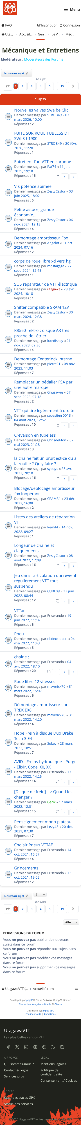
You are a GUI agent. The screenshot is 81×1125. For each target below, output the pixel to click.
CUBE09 (53, 591)
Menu (75, 9)
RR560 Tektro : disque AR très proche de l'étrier (41, 333)
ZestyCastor (56, 191)
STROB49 (54, 115)
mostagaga (55, 266)
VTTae (19, 610)
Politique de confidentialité (51, 1072)
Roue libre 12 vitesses (34, 681)
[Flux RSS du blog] (62, 1047)
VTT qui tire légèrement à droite (44, 410)
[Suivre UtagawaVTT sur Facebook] (8, 1047)
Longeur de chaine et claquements (34, 548)
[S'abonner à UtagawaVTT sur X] (17, 1047)
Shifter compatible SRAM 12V (41, 307)
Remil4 (52, 527)
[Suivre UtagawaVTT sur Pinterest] (44, 1047)
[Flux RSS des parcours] (53, 1047)
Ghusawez (55, 392)
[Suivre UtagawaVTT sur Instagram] (35, 1047)
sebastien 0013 (59, 415)
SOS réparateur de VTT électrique (45, 284)
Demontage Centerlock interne (43, 358)
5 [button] (49, 86)
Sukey (51, 743)
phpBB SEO (48, 1010)
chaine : (21, 656)
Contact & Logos (16, 1070)
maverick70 (56, 686)
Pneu (19, 633)
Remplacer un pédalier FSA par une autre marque (43, 384)
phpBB (29, 1000)
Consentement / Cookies (58, 1081)
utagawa (53, 289)
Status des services (18, 1104)
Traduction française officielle (35, 1004)
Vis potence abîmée (33, 186)
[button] (7, 86)
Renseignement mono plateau (42, 821)
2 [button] (22, 86)
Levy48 (52, 826)
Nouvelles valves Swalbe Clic (41, 110)
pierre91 (54, 363)
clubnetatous (57, 638)
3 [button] (31, 86)
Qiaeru (58, 1004)
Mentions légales (53, 1064)
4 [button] (40, 86)
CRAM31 (54, 498)
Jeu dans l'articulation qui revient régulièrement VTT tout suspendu (45, 581)
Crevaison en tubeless (35, 435)
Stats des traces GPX (19, 1098)
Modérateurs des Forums (43, 59)
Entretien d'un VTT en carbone (42, 161)
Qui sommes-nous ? (19, 1064)
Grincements (26, 868)
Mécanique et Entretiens (40, 50)
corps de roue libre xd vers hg (42, 261)
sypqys (52, 468)
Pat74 (51, 166)
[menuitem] (6, 25)
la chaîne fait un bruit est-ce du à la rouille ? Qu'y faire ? (45, 460)
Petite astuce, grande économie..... (34, 212)
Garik (51, 802)
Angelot (53, 243)
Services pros (14, 1076)
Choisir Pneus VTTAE (33, 844)
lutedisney (55, 340)
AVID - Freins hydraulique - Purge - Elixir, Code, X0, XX (45, 764)
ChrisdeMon (56, 440)
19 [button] (62, 86)
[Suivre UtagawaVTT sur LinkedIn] (26, 1047)
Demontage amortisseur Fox (41, 238)
